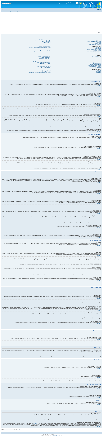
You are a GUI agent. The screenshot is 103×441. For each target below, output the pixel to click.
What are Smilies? (98, 72)
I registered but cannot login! (97, 40)
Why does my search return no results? (44, 55)
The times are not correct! (97, 48)
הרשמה (12, 11)
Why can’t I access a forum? (97, 61)
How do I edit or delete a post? (96, 57)
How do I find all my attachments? (45, 67)
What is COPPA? (98, 42)
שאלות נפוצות (8, 11)
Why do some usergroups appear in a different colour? (42, 40)
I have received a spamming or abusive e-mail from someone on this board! (39, 47)
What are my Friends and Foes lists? (45, 50)
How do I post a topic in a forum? (96, 56)
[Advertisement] (51, 22)
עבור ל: (19, 429)
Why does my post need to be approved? (95, 66)
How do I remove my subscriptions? (45, 63)
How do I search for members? (45, 57)
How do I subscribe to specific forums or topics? (43, 62)
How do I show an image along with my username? (94, 51)
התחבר (16, 11)
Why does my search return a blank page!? (44, 56)
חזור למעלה (98, 85)
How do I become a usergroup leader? (44, 39)
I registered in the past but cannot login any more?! (94, 41)
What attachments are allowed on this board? (43, 66)
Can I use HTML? (98, 71)
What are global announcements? (96, 74)
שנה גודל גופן (3, 9)
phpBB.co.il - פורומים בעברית (56, 435)
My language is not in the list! (97, 50)
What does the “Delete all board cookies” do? (94, 44)
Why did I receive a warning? (97, 63)
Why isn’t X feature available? (46, 71)
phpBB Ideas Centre (58, 419)
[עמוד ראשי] (87, 4)
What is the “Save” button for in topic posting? (94, 65)
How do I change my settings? (96, 47)
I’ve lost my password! (98, 39)
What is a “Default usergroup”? (46, 41)
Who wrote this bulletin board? (46, 70)
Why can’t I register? (98, 43)
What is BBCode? (98, 70)
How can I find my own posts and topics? (44, 58)
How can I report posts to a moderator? (95, 64)
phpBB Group (74, 414)
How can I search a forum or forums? (45, 54)
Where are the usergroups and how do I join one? (43, 38)
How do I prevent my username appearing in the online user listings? (91, 38)
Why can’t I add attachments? (97, 62)
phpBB (56, 434)
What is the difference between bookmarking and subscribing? (41, 61)
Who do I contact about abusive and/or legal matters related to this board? (39, 72)
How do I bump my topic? (97, 67)
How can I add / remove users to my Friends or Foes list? (42, 51)
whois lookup (35, 423)
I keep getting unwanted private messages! (44, 46)
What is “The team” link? (46, 42)
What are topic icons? (98, 77)
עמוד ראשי (98, 9)
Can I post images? (98, 73)
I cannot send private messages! (45, 45)
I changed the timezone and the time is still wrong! (94, 49)
